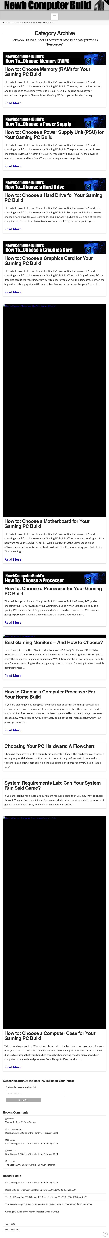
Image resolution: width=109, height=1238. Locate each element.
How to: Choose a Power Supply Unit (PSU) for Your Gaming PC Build (54, 134)
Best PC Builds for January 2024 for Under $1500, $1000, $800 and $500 (40, 1190)
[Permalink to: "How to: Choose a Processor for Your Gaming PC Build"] (54, 578)
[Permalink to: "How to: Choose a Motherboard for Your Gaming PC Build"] (54, 410)
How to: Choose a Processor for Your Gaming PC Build (53, 591)
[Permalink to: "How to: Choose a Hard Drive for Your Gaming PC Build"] (54, 184)
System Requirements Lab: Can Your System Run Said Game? (52, 785)
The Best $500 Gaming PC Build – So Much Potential (30, 1164)
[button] (54, 16)
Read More (12, 103)
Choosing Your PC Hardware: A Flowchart (49, 745)
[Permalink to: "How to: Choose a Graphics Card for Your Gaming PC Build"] (54, 247)
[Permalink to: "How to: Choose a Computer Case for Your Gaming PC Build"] (54, 922)
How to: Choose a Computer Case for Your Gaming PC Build (49, 1035)
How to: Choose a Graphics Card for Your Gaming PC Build (48, 260)
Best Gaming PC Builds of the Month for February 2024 (31, 1133)
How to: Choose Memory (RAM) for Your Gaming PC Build (47, 71)
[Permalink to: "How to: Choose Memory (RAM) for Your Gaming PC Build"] (54, 58)
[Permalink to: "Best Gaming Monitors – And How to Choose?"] (54, 636)
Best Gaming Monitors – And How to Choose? (53, 642)
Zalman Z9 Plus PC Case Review (20, 1122)
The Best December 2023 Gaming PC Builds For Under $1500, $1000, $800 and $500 (46, 1197)
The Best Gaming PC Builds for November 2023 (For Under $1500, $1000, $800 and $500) (48, 1204)
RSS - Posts (10, 1224)
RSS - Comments (12, 1229)
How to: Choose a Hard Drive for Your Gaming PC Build (53, 197)
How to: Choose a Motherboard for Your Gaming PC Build (46, 523)
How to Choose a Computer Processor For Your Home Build (49, 694)
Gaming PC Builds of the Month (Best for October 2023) (32, 1211)
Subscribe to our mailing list (21, 1087)
